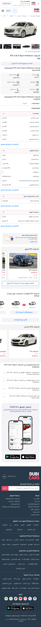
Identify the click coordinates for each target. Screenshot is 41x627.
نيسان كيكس (7, 579)
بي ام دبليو (9, 540)
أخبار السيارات (15, 504)
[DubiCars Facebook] (30, 598)
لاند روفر (36, 544)
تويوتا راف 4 (26, 559)
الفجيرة (5, 525)
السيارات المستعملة (13, 499)
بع (14, 10)
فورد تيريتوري (6, 588)
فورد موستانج (15, 559)
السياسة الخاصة (33, 507)
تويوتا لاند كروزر (34, 555)
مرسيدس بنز (30, 540)
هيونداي (30, 544)
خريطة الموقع (15, 496)
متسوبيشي (15, 544)
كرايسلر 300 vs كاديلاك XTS (24, 312)
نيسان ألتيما (35, 559)
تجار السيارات (35, 515)
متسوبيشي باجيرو (9, 564)
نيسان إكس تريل (33, 588)
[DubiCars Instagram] (25, 598)
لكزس (16, 540)
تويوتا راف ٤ (22, 588)
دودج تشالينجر (7, 583)
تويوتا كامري (6, 555)
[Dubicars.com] (20, 476)
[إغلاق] (38, 4)
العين (22, 525)
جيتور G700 (35, 583)
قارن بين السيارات (20, 320)
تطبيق (8, 10)
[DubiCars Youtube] (20, 598)
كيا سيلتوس (17, 583)
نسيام (22, 540)
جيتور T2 (35, 579)
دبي (11, 525)
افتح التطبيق (6, 3)
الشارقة (19, 530)
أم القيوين (9, 530)
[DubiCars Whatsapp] (6, 599)
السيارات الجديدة (14, 501)
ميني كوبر (15, 588)
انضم (5, 488)
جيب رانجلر (21, 564)
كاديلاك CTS (34, 351)
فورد (3, 540)
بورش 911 (17, 579)
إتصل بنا (36, 499)
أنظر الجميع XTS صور (34, 51)
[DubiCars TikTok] (16, 598)
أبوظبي (28, 525)
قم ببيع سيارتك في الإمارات (11, 507)
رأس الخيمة (31, 530)
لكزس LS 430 (20, 569)
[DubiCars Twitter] (11, 598)
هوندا (8, 544)
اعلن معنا (36, 512)
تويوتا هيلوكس (33, 564)
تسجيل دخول (35, 509)
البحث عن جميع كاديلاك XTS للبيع (22, 63)
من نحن (36, 501)
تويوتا (37, 540)
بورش (3, 544)
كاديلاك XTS (33, 270)
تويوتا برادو (14, 555)
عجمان (16, 525)
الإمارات (35, 525)
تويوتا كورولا (6, 559)
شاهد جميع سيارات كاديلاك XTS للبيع (20, 283)
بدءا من (36, 353)
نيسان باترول (23, 555)
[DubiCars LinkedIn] (35, 598)
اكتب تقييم (33, 241)
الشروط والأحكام (33, 504)
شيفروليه (23, 544)
